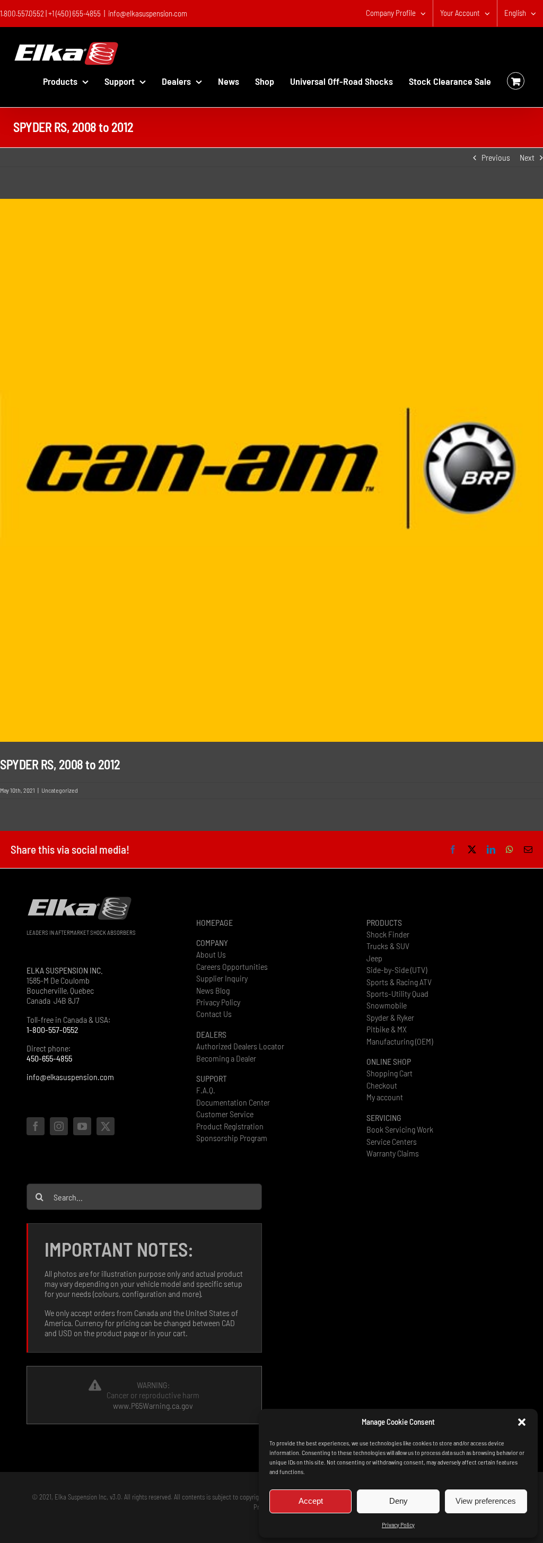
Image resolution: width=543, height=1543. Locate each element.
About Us (211, 954)
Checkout (381, 1085)
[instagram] (59, 1126)
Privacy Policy (398, 1524)
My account (384, 1097)
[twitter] (106, 1126)
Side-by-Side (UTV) (396, 970)
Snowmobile (386, 1005)
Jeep (374, 958)
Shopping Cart (389, 1073)
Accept (311, 1500)
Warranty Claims (392, 1153)
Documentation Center (233, 1102)
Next (527, 157)
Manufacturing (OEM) (399, 1041)
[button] (521, 1422)
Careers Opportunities (232, 966)
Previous (495, 157)
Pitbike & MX (386, 1029)
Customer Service (224, 1114)
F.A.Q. (205, 1090)
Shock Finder (387, 934)
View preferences (486, 1500)
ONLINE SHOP (388, 1061)
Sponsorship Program (231, 1138)
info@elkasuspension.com (147, 13)
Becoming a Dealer (226, 1058)
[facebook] (36, 1126)
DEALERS (211, 1034)
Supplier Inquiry (222, 978)
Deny (398, 1500)
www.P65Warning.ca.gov (153, 1405)
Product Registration (230, 1126)
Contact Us (214, 1014)
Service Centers (391, 1141)
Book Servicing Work (399, 1129)
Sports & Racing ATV (399, 982)
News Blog (213, 990)
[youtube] (82, 1126)
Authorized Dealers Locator (240, 1046)
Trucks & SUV (387, 946)
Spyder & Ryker (390, 1017)
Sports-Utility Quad (397, 993)
